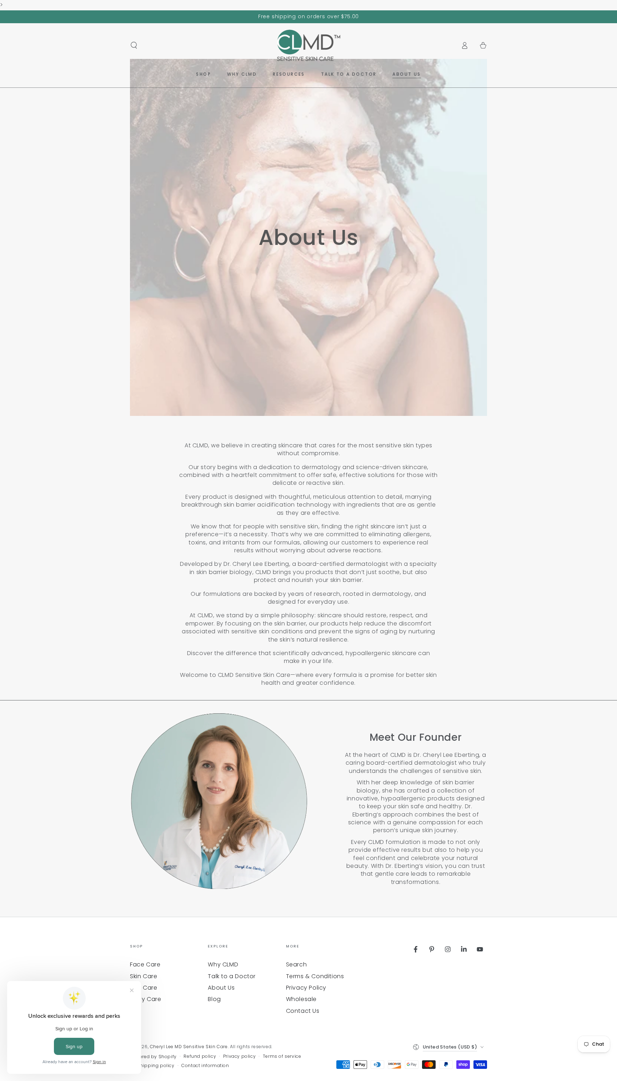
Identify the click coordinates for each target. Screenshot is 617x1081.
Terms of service (282, 1056)
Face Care (145, 964)
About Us (221, 988)
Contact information (205, 1066)
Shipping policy (156, 1066)
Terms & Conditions (315, 976)
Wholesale (301, 999)
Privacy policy (239, 1056)
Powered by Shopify (153, 1057)
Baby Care (145, 999)
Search (296, 964)
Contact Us (303, 1011)
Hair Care (143, 988)
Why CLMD (223, 964)
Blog (214, 999)
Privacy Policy (306, 988)
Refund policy (200, 1056)
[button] (134, 45)
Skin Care (143, 976)
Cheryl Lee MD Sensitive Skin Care (189, 1047)
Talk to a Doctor (232, 976)
